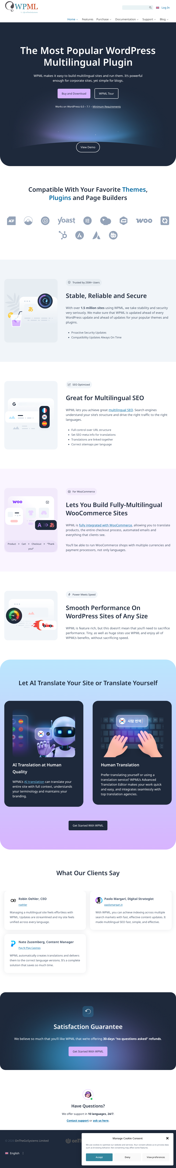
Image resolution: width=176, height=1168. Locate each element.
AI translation (34, 782)
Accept (99, 1157)
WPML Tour (106, 93)
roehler (23, 904)
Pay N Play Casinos (30, 947)
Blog (163, 19)
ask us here (101, 1121)
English (14, 1153)
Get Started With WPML (88, 825)
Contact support (78, 1121)
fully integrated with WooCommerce (105, 525)
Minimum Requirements (107, 106)
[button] (167, 1138)
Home (71, 19)
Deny (127, 1157)
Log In (166, 7)
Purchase (102, 19)
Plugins (60, 197)
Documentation (125, 19)
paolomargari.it (113, 904)
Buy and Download (74, 93)
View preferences (156, 1157)
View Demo (88, 147)
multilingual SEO (121, 410)
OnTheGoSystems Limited (32, 1141)
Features (87, 19)
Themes (134, 189)
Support (147, 19)
